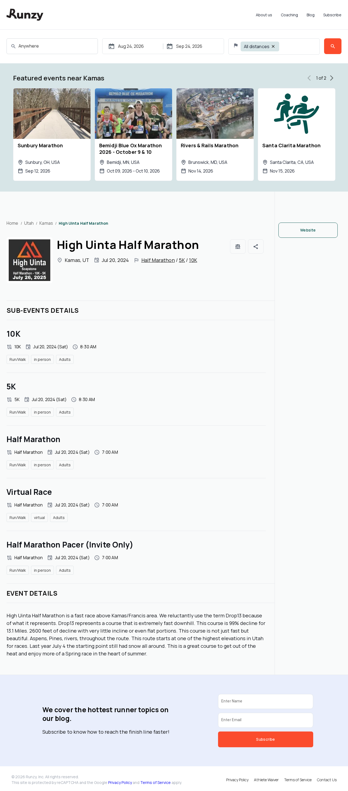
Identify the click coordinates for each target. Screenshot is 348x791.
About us (264, 14)
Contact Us (327, 779)
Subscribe (332, 14)
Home (12, 223)
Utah (29, 223)
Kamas (46, 223)
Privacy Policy (120, 782)
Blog (311, 14)
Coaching (289, 14)
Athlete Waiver (266, 779)
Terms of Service (155, 782)
